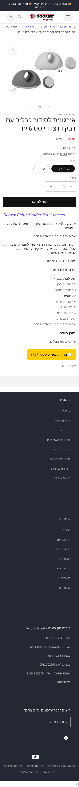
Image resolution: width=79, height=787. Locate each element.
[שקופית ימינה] (30, 106)
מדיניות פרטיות (60, 459)
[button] (68, 17)
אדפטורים (64, 540)
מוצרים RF (64, 578)
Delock (62, 765)
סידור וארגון (67, 26)
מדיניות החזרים (35, 765)
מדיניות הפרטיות (13, 765)
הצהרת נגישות (61, 469)
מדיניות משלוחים (59, 440)
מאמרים (65, 587)
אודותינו (65, 411)
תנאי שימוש (49, 772)
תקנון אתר (64, 430)
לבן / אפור (63, 169)
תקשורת (65, 559)
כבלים (66, 530)
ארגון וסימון (47, 26)
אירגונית (28, 26)
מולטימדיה (63, 549)
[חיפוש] (19, 17)
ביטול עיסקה (62, 478)
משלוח (63, 154)
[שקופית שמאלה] (49, 106)
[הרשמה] (20, 722)
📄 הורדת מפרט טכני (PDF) (51, 354)
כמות (73, 178)
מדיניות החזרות (60, 449)
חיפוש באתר (62, 421)
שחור (41, 169)
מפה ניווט (64, 682)
